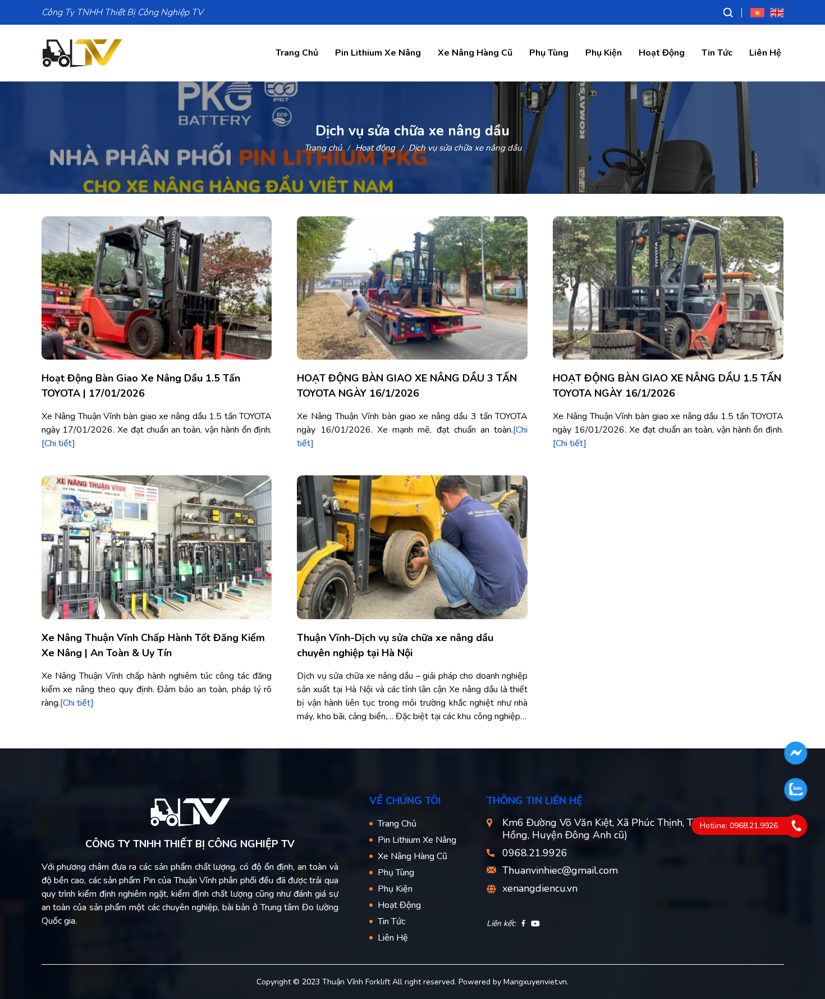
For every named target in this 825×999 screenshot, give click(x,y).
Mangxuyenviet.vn (535, 982)
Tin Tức (717, 53)
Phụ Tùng (549, 53)
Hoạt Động (662, 53)
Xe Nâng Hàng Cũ (475, 53)
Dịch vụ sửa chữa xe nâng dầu (465, 147)
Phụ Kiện (603, 53)
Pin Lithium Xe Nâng (378, 53)
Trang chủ (323, 147)
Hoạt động (375, 147)
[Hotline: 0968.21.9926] (796, 826)
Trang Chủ (297, 53)
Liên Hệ (765, 53)
